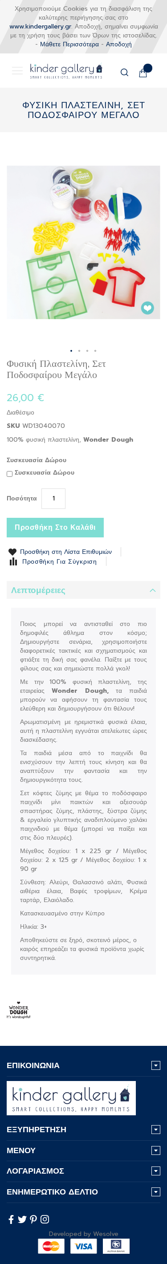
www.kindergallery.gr (40, 26)
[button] (72, 351)
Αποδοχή (119, 44)
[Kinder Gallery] (59, 70)
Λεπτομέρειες (38, 590)
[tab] (83, 590)
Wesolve (105, 1234)
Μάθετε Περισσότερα (69, 44)
